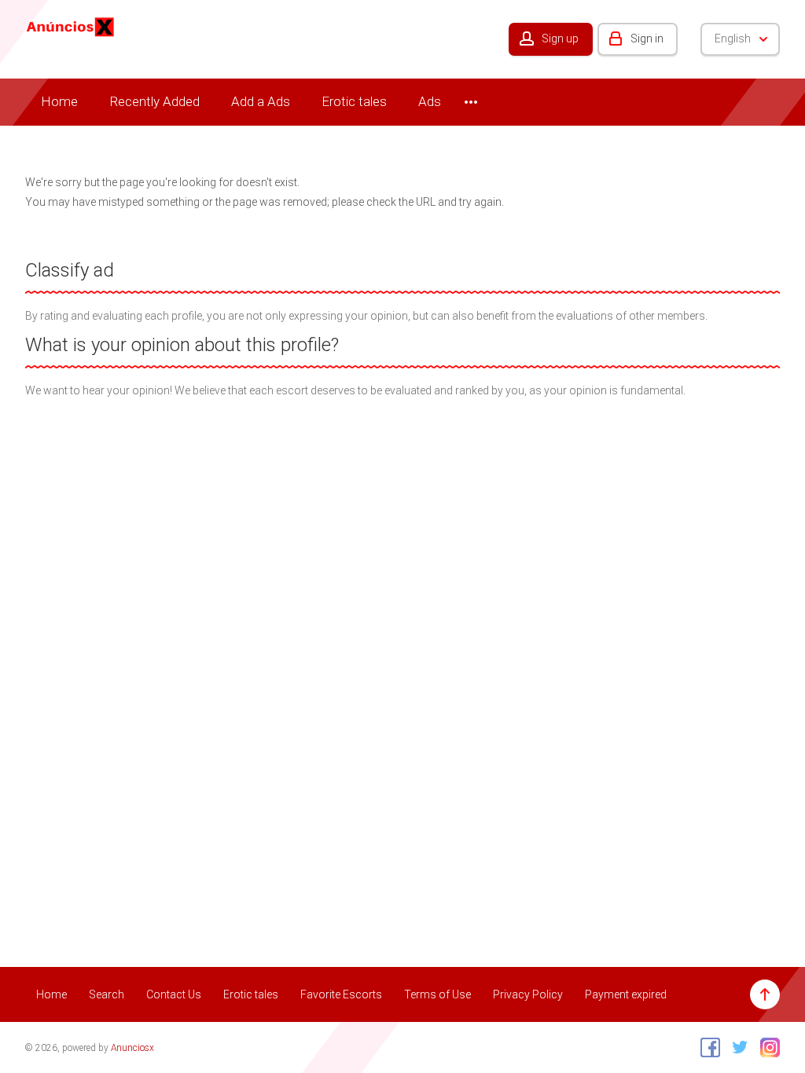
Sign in (646, 38)
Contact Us (173, 994)
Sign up (560, 38)
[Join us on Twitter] (736, 1047)
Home (59, 101)
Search (106, 994)
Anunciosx (132, 1047)
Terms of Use (437, 994)
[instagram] (766, 1047)
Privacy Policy (528, 994)
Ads (429, 101)
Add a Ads (260, 101)
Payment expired (626, 994)
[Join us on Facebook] (706, 1047)
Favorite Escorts (341, 994)
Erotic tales (354, 101)
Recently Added (154, 101)
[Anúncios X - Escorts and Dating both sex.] (70, 26)
